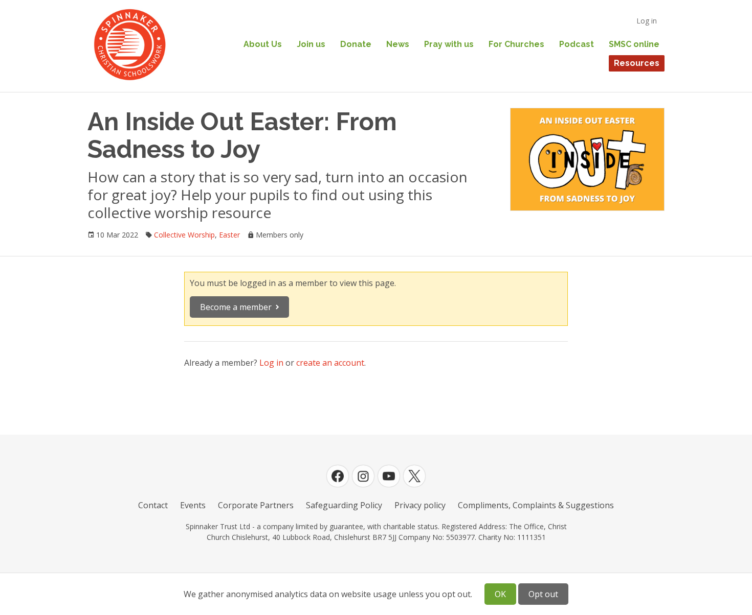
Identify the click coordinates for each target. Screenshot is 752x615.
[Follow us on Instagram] (363, 476)
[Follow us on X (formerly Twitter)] (414, 476)
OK (500, 594)
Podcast (576, 44)
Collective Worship (184, 235)
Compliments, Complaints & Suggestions (536, 505)
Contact (153, 505)
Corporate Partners (256, 505)
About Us (263, 44)
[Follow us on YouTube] (389, 476)
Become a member (236, 307)
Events (193, 505)
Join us (311, 44)
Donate (355, 44)
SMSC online (634, 44)
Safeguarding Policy (344, 505)
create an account (330, 362)
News (397, 44)
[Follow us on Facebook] (337, 476)
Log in (646, 21)
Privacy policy (420, 505)
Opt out (543, 594)
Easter (229, 235)
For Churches (516, 44)
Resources (636, 63)
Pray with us (449, 44)
